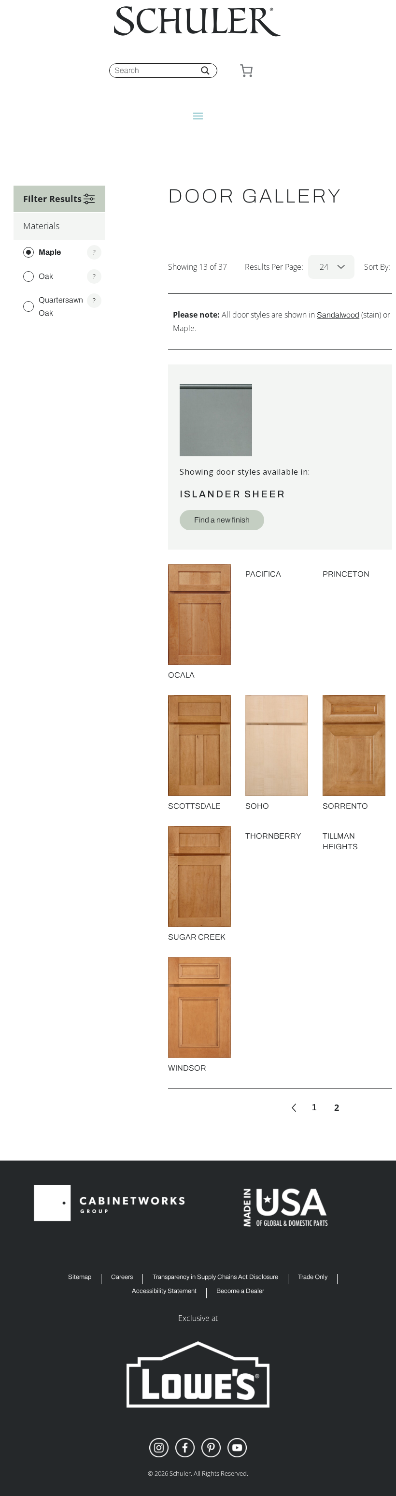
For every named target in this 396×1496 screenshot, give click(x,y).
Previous (293, 1108)
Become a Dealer (240, 1291)
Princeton (346, 574)
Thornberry (273, 836)
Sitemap (79, 1277)
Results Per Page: (286, 266)
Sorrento (345, 806)
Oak (46, 276)
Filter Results (52, 198)
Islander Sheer (232, 494)
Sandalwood (338, 315)
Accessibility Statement (164, 1291)
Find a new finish (222, 520)
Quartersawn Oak (61, 306)
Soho (257, 806)
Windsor (187, 1068)
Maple (50, 252)
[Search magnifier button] (205, 70)
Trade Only (312, 1277)
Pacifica (263, 574)
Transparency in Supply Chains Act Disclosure (215, 1277)
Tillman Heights (340, 841)
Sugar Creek (196, 937)
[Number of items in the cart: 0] (246, 70)
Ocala (181, 675)
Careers (122, 1277)
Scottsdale (194, 806)
